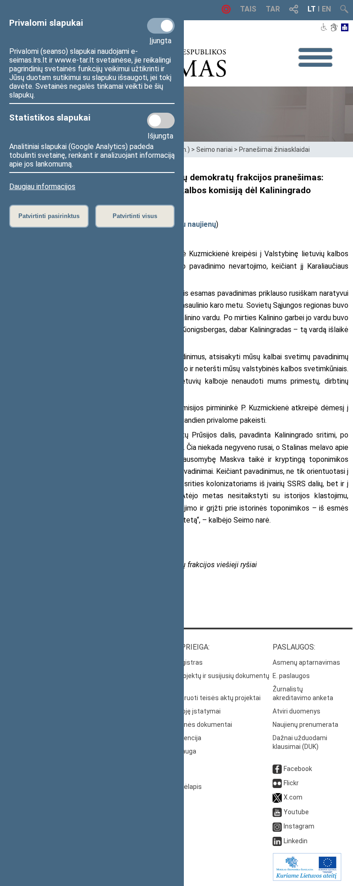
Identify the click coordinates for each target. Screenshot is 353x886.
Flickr (291, 783)
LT (311, 9)
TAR (273, 9)
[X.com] (277, 797)
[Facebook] (277, 768)
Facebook (298, 768)
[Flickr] (277, 783)
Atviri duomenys (296, 711)
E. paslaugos (291, 675)
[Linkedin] (277, 841)
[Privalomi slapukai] (161, 26)
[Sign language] (334, 28)
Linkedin (295, 841)
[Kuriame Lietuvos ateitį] (307, 878)
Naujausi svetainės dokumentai (185, 724)
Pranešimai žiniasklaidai (274, 149)
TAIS (248, 9)
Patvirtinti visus (135, 216)
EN (326, 9)
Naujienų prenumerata (305, 724)
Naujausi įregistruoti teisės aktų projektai (200, 698)
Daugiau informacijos (42, 186)
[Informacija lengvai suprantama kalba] (345, 28)
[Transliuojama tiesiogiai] (226, 11)
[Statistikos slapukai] (161, 120)
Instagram (299, 826)
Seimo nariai (214, 149)
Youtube (296, 812)
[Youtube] (277, 812)
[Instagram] (277, 826)
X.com (293, 797)
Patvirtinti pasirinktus (49, 216)
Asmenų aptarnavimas (306, 662)
